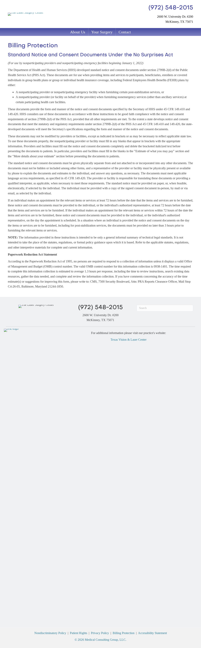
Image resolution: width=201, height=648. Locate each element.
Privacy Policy (100, 633)
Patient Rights (78, 633)
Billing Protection (123, 633)
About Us (77, 32)
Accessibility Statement (152, 633)
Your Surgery (101, 32)
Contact (125, 32)
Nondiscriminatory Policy (50, 633)
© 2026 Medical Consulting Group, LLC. (100, 639)
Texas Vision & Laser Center (128, 339)
